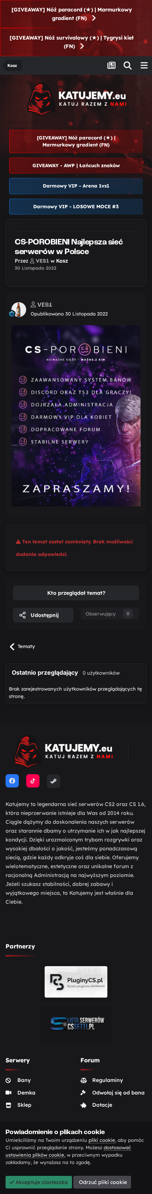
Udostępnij (44, 615)
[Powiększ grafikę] (76, 415)
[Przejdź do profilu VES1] (18, 309)
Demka (26, 1092)
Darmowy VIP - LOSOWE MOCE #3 (76, 206)
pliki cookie (102, 1140)
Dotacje (102, 1105)
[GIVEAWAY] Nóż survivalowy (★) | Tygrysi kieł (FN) (72, 42)
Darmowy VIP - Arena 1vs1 (76, 186)
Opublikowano (69, 314)
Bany (24, 1080)
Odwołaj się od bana (118, 1092)
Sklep (24, 1105)
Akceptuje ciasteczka (41, 1182)
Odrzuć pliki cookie (102, 1182)
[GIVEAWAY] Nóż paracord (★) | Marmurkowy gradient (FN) (71, 13)
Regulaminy (107, 1080)
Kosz (62, 260)
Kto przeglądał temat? (76, 593)
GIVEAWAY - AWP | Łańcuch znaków (76, 165)
